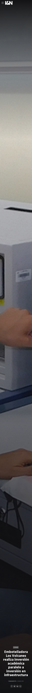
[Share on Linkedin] (17, 686)
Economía (16, 647)
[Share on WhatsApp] (20, 686)
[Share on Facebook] (11, 686)
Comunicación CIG (12, 681)
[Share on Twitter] (14, 686)
